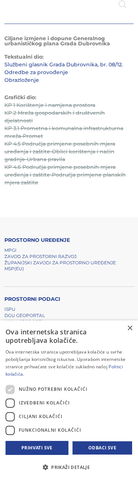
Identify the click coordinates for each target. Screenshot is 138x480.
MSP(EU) (14, 268)
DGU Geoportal (24, 315)
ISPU (9, 309)
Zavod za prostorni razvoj (40, 256)
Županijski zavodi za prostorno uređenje (60, 262)
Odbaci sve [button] (102, 448)
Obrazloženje (21, 80)
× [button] (129, 328)
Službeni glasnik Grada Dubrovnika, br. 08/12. (63, 64)
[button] (69, 467)
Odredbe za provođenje (36, 72)
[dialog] (69, 400)
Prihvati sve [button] (37, 448)
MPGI (10, 250)
